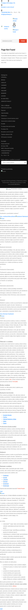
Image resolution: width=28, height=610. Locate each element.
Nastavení (25, 216)
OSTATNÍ (3, 96)
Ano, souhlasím (4, 216)
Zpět (1, 491)
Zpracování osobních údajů (8, 121)
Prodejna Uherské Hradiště (8, 126)
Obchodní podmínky (6, 107)
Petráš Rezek (21, 488)
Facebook (5, 475)
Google (5, 477)
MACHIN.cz (17, 184)
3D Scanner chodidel (6, 137)
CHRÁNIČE (3, 85)
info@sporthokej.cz (6, 14)
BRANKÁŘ (3, 93)
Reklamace (4, 115)
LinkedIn (5, 479)
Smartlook (6, 483)
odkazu (14, 586)
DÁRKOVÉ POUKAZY (6, 101)
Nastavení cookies (21, 180)
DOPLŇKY (3, 88)
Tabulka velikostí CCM (6, 134)
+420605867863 (6, 12)
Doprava (3, 110)
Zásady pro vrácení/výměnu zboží (9, 118)
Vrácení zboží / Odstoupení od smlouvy (11, 182)
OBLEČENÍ (3, 90)
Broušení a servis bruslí (7, 7)
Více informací (4, 314)
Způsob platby (4, 113)
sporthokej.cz (13, 180)
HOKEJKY (3, 82)
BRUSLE (3, 80)
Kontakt (3, 123)
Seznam (5, 481)
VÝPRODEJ (4, 77)
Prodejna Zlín (11, 3)
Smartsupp (6, 485)
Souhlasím (11, 314)
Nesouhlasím (12, 216)
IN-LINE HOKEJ (5, 98)
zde (10, 379)
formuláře (15, 381)
